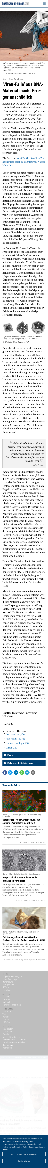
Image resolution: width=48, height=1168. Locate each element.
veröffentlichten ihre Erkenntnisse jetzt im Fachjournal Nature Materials (23, 161)
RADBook (6, 999)
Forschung (6, 990)
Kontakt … (11, 755)
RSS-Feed (6, 1022)
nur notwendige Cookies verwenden (24, 1154)
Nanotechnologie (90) (18, 743)
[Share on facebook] (4, 772)
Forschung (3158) (15, 738)
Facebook (6, 1011)
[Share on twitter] (10, 772)
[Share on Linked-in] (16, 772)
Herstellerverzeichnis (11, 1004)
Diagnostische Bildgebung (13, 976)
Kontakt (5, 1034)
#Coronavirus (24, 842)
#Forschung (35, 842)
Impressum (7, 1047)
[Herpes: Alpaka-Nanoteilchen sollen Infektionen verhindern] (24, 861)
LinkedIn (6, 1019)
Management (8, 984)
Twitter (5, 1014)
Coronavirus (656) (15, 734)
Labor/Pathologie (9, 979)
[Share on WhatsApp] (21, 772)
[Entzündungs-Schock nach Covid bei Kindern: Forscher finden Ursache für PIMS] (24, 918)
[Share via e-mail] (33, 772)
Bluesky (5, 1016)
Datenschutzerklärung (18, 1144)
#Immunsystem (29, 900)
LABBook (6, 1002)
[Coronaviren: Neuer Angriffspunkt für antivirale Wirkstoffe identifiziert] (24, 801)
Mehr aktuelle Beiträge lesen (19, 763)
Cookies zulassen (24, 1161)
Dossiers (6, 996)
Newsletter (7, 1031)
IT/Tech (5, 987)
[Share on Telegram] (27, 772)
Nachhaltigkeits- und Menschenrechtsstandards (14, 1038)
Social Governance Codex (13, 1042)
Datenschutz (7, 1045)
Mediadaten (7, 1029)
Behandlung (7, 981)
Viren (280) (12, 747)
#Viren (42, 842)
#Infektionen (40, 900)
